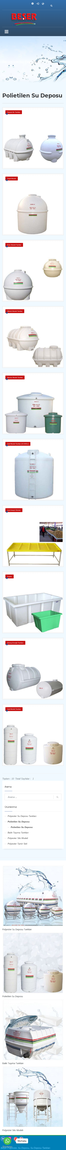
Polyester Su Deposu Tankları (22, 816)
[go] (57, 797)
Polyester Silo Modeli (18, 838)
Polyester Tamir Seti (17, 843)
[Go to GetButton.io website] (7, 1147)
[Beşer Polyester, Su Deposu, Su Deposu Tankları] (33, 19)
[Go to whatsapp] (7, 1141)
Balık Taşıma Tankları (18, 832)
